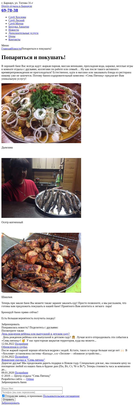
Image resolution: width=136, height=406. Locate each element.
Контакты (14, 39)
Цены (11, 36)
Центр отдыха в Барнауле (16, 6)
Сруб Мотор (15, 23)
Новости (13, 29)
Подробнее (21, 343)
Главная (6, 48)
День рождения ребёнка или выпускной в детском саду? (35, 333)
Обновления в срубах (14, 346)
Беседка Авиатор (18, 26)
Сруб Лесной (16, 20)
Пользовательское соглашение (61, 395)
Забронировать (10, 402)
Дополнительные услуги (23, 33)
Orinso (30, 378)
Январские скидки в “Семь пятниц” (23, 359)
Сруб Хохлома (17, 17)
